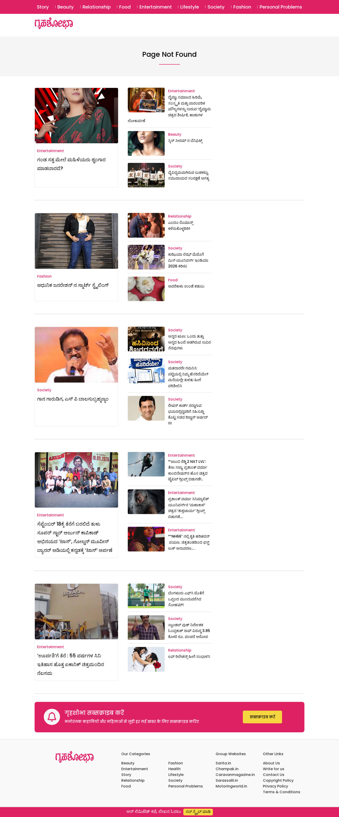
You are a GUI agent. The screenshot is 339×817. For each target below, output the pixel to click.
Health (174, 769)
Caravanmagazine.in (235, 774)
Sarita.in (223, 763)
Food (125, 7)
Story (43, 7)
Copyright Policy (278, 780)
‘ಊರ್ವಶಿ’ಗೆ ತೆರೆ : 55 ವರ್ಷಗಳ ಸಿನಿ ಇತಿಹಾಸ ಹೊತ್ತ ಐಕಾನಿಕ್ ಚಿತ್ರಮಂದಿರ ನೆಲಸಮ (70, 664)
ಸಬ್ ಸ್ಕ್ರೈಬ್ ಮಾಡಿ (198, 811)
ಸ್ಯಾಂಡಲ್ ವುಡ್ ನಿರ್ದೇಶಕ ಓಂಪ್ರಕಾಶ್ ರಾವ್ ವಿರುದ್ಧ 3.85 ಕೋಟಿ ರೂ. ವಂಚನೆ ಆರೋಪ (189, 630)
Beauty (65, 7)
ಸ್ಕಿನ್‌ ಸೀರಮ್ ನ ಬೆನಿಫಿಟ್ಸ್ (185, 140)
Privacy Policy (275, 786)
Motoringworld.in (231, 786)
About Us (271, 763)
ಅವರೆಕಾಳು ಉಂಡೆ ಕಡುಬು (186, 286)
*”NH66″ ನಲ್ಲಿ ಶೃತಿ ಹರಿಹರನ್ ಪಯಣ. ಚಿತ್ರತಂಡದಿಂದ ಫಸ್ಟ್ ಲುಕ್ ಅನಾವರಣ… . (189, 542)
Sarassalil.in (227, 780)
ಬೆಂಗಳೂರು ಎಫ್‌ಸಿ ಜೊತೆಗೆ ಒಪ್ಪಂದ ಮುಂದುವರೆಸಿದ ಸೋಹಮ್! (186, 599)
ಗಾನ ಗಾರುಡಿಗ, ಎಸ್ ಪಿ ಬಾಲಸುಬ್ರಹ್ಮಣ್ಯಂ (73, 398)
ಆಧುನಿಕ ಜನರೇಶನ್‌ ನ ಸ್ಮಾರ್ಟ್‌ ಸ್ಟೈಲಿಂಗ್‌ (73, 285)
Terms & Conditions (281, 792)
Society (216, 7)
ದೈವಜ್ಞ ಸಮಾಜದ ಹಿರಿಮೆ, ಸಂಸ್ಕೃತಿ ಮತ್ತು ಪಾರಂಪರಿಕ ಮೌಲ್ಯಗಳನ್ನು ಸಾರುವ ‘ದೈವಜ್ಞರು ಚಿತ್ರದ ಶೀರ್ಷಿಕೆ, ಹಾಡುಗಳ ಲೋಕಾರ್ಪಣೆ (169, 109)
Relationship (97, 7)
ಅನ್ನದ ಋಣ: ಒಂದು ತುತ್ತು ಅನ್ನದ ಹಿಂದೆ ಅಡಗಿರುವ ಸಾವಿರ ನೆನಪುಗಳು (189, 342)
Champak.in (227, 769)
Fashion (242, 7)
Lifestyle (189, 7)
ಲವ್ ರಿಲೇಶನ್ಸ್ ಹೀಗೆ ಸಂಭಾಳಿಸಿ (189, 656)
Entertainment (156, 7)
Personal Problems (281, 7)
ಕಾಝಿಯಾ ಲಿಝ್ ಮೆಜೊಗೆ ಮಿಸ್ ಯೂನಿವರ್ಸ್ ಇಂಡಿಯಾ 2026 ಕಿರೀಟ (188, 260)
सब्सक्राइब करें (262, 717)
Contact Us (273, 774)
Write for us (273, 769)
